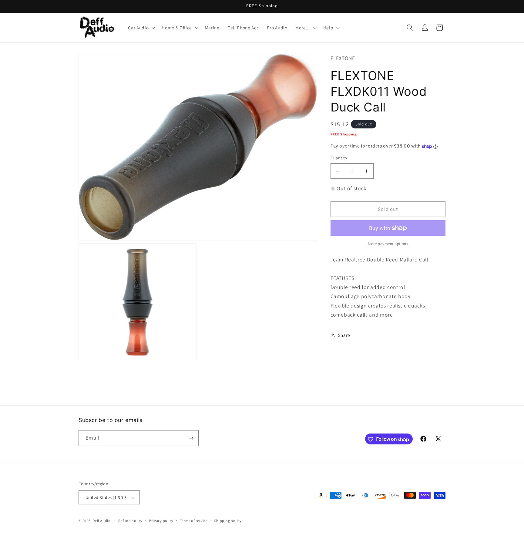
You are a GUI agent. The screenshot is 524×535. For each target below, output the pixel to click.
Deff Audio (101, 520)
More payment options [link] (388, 243)
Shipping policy (228, 520)
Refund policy (130, 520)
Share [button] (344, 335)
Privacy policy (161, 520)
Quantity (339, 158)
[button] (141, 28)
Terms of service (194, 520)
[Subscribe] (191, 438)
